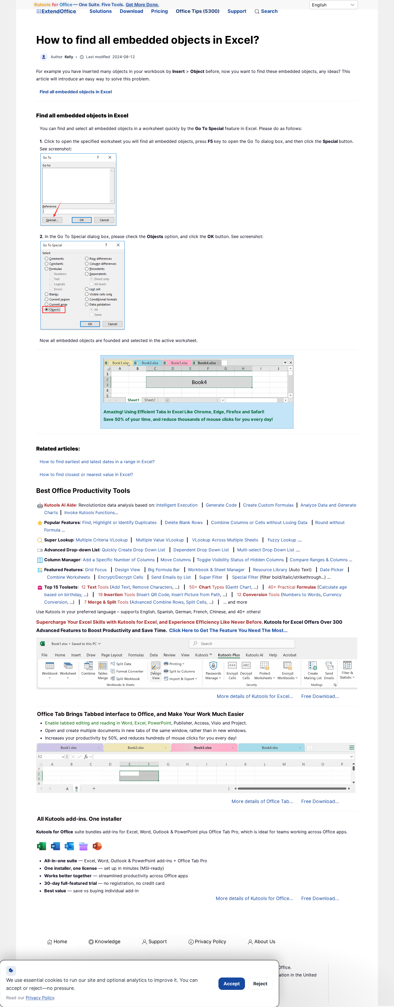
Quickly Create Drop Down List (133, 549)
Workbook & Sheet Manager (216, 569)
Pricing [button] (159, 11)
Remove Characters (152, 587)
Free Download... (320, 696)
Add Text (120, 587)
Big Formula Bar (164, 569)
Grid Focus (96, 569)
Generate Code (221, 505)
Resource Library (270, 569)
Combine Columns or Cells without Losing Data (259, 522)
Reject (260, 983)
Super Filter (210, 577)
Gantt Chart (239, 587)
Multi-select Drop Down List (265, 549)
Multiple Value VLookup (160, 539)
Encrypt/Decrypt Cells (120, 577)
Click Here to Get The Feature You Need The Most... (228, 630)
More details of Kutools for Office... (254, 898)
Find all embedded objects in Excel (76, 91)
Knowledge (107, 941)
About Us (264, 941)
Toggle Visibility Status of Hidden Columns (240, 559)
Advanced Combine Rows (157, 602)
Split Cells (196, 602)
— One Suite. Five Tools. (96, 4)
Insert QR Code (153, 594)
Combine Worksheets (68, 577)
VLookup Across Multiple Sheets (225, 539)
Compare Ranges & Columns (319, 559)
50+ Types (206, 587)
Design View (127, 569)
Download (131, 11)
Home (60, 941)
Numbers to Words (302, 594)
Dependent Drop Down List (201, 549)
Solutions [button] (101, 11)
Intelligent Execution (177, 505)
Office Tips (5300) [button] (198, 11)
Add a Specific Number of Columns (119, 559)
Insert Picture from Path (196, 594)
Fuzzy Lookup (282, 539)
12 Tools (95, 587)
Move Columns (176, 559)
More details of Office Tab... (262, 801)
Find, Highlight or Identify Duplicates (119, 522)
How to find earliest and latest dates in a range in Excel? (97, 461)
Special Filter (245, 577)
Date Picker (332, 569)
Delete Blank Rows (184, 522)
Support (237, 11)
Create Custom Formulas (268, 505)
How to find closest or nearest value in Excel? (86, 474)
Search (269, 11)
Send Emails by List (171, 577)
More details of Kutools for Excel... (255, 696)
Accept (232, 983)
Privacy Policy (210, 941)
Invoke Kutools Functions (89, 512)
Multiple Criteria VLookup (102, 539)
